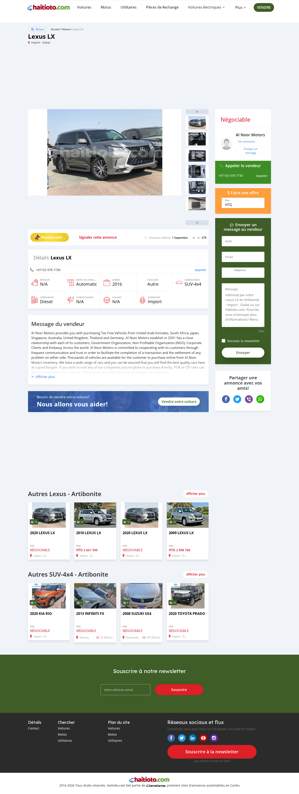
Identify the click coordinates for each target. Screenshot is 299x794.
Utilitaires (129, 7)
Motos (106, 7)
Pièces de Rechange (162, 7)
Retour (39, 29)
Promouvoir (51, 237)
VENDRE (264, 7)
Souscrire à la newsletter (212, 752)
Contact (33, 728)
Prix (227, 200)
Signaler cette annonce (98, 237)
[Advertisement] (88, 78)
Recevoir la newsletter (243, 341)
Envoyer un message (250, 150)
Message (231, 289)
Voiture (66, 29)
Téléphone (240, 270)
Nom (228, 241)
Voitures (84, 7)
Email (229, 257)
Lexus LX (78, 29)
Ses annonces (246, 141)
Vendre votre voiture (179, 401)
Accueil (55, 29)
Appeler (200, 270)
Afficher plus (195, 493)
